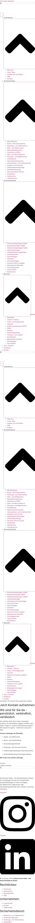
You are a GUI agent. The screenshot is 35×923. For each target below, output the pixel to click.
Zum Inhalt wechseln (7, 1)
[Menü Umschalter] (2, 15)
